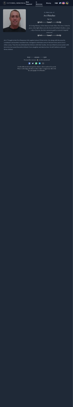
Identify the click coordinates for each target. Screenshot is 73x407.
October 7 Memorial (16, 3)
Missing (48, 3)
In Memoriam (39, 3)
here (27, 68)
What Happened (29, 3)
